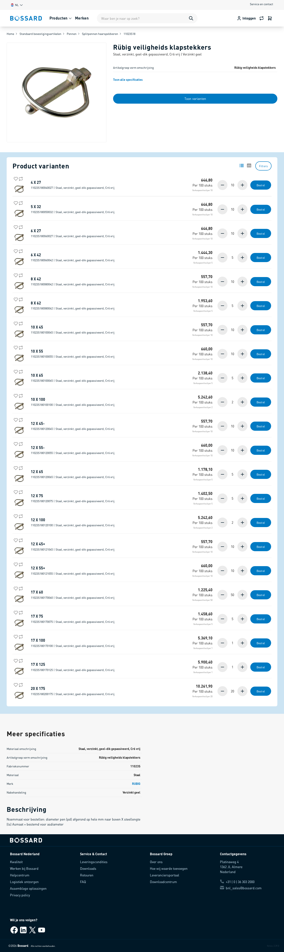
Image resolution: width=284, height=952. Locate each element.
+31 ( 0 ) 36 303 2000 (240, 882)
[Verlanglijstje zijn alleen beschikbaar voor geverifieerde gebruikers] (14, 177)
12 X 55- (73, 450)
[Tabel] (249, 165)
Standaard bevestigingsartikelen (40, 34)
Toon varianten (195, 98)
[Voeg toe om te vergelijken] (19, 177)
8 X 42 (73, 281)
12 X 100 (73, 522)
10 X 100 (73, 402)
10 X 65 (73, 378)
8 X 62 (73, 305)
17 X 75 (73, 618)
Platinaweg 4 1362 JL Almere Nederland (231, 867)
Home (10, 34)
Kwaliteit (16, 862)
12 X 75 (73, 498)
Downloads (88, 868)
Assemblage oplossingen (28, 888)
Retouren (86, 875)
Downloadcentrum (163, 882)
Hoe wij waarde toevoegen (169, 868)
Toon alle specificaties (128, 79)
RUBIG (136, 783)
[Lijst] (241, 165)
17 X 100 (73, 643)
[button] (16, 5)
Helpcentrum (19, 875)
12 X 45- (73, 426)
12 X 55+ (73, 570)
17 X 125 (73, 667)
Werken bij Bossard (24, 868)
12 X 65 (73, 474)
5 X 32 (73, 209)
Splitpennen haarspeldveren (100, 34)
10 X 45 (73, 329)
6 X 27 (73, 233)
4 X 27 (73, 185)
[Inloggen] (270, 18)
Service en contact (261, 4)
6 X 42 (73, 257)
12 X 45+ (73, 546)
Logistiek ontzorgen (24, 882)
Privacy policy (20, 895)
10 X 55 (73, 353)
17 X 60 (73, 594)
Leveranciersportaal (164, 875)
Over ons (156, 862)
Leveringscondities (93, 862)
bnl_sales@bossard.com (244, 888)
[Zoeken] (191, 18)
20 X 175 (73, 691)
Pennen (72, 34)
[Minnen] (223, 185)
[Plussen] (242, 185)
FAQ (83, 882)
